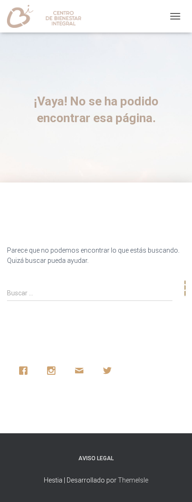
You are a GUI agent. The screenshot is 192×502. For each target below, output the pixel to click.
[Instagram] (54, 370)
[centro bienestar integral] (47, 16)
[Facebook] (26, 370)
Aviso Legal (96, 458)
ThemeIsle (133, 480)
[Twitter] (109, 370)
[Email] (82, 370)
